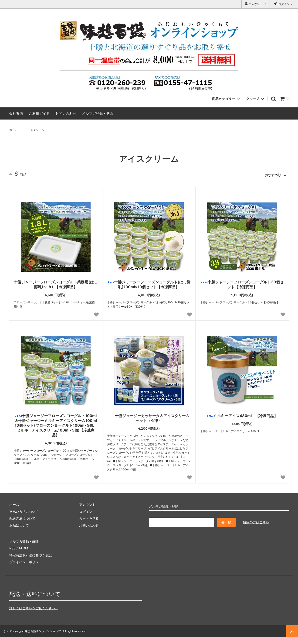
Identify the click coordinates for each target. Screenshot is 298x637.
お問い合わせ (65, 113)
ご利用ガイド (39, 113)
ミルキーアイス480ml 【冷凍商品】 (245, 415)
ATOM (23, 548)
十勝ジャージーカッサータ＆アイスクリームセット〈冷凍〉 (152, 418)
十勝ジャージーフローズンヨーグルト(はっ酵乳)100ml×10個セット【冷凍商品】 (152, 284)
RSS (12, 548)
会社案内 (16, 113)
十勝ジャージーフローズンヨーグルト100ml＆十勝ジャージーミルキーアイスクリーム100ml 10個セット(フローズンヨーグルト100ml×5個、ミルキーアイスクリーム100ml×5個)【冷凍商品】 (56, 425)
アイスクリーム (34, 130)
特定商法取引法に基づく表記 (30, 555)
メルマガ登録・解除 (97, 113)
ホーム (13, 130)
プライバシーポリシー (25, 562)
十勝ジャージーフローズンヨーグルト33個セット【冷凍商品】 (246, 284)
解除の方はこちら (256, 522)
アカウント (255, 4)
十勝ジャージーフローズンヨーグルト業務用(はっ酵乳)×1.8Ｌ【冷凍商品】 (56, 284)
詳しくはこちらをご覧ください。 (33, 608)
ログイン (284, 4)
